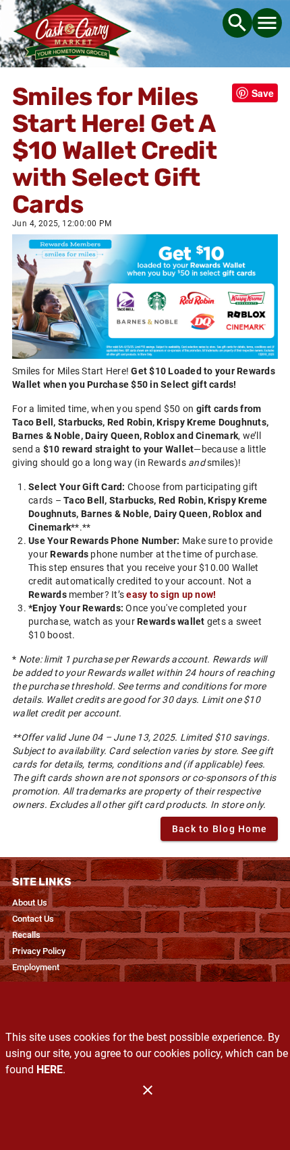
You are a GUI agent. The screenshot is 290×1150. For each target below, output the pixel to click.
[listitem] (29, 903)
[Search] (237, 23)
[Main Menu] (267, 23)
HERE (49, 1069)
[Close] (148, 1090)
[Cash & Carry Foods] (72, 34)
